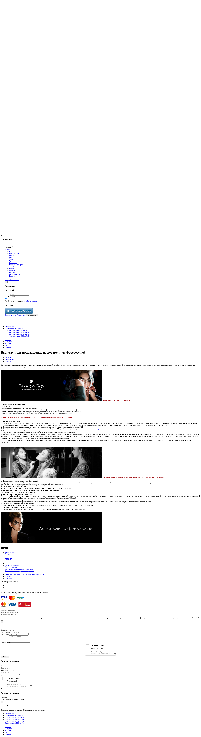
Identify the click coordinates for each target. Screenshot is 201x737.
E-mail (7, 294)
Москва (12, 270)
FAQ (6, 345)
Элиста (11, 278)
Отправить (5, 656)
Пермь (11, 268)
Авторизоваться (32, 315)
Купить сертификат (12, 565)
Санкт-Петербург (15, 274)
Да (6, 249)
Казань (7, 244)
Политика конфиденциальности (9, 614)
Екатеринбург (14, 272)
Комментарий (6, 642)
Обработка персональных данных (9, 612)
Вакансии (8, 578)
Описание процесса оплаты (8, 610)
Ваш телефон (5, 632)
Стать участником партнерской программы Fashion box (24, 574)
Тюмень (12, 266)
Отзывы (8, 347)
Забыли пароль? (10, 315)
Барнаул (12, 276)
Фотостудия (9, 359)
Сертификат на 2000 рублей (19, 332)
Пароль (7, 296)
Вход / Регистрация (12, 280)
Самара (11, 255)
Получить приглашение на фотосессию (19, 569)
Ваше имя (4, 630)
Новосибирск (14, 253)
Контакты (8, 343)
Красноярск (13, 261)
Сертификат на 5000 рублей (19, 336)
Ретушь (7, 338)
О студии (8, 342)
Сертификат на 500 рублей (18, 330)
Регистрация (21, 315)
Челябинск (13, 263)
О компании (9, 576)
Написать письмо (11, 567)
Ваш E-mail (5, 634)
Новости (8, 340)
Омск (11, 259)
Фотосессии (9, 326)
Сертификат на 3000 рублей (19, 334)
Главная (8, 357)
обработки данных (30, 301)
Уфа (10, 257)
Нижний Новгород (16, 265)
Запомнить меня (13, 299)
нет (8, 249)
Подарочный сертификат (14, 328)
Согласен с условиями (22, 301)
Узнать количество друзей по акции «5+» (19, 571)
